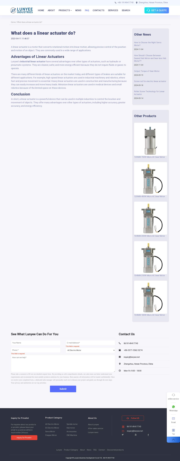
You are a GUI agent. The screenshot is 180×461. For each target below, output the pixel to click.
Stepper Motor (51, 435)
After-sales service (95, 428)
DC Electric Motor (52, 428)
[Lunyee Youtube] (136, 434)
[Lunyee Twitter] (123, 434)
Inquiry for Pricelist (24, 438)
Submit (63, 389)
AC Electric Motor (52, 424)
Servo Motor (50, 431)
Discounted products (115, 450)
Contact (102, 450)
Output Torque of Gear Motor (147, 71)
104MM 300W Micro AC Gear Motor (149, 236)
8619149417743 (133, 426)
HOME (41, 10)
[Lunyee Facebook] (148, 435)
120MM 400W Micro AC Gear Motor (149, 196)
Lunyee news (93, 432)
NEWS (78, 10)
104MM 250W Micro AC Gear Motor (149, 275)
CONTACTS (98, 10)
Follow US (135, 418)
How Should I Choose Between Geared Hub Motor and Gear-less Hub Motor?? (150, 58)
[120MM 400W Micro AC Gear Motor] (150, 178)
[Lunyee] (21, 10)
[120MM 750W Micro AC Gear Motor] (150, 139)
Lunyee (59, 450)
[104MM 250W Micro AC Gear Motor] (150, 257)
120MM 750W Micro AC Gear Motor (149, 157)
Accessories (72, 431)
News (89, 450)
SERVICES (113, 10)
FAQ (87, 10)
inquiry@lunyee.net (135, 431)
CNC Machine (72, 435)
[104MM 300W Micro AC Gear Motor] (150, 218)
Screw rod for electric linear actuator (150, 81)
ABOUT (51, 10)
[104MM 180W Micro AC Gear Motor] (150, 297)
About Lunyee (93, 425)
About (82, 450)
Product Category (71, 450)
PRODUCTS (64, 10)
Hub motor (71, 428)
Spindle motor (72, 424)
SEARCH (126, 10)
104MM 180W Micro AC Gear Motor (149, 315)
